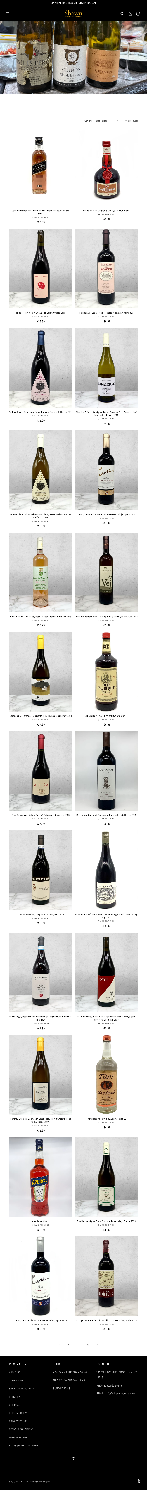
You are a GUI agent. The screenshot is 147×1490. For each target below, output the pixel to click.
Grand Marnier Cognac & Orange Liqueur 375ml (106, 210)
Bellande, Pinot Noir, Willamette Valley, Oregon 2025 (41, 312)
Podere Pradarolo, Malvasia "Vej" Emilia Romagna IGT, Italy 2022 (106, 616)
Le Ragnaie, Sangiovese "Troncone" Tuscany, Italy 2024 (106, 312)
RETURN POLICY (18, 1413)
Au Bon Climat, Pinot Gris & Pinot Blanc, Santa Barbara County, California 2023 (40, 516)
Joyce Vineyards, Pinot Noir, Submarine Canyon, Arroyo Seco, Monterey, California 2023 (106, 1018)
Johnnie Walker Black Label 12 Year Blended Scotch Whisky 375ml (40, 212)
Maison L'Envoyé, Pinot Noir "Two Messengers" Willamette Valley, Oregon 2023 (106, 916)
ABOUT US (14, 1372)
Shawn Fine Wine (24, 1481)
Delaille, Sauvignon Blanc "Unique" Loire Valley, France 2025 (106, 1221)
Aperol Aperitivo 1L (41, 1221)
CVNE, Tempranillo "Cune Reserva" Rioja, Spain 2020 (41, 1320)
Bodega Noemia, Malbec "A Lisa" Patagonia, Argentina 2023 (41, 815)
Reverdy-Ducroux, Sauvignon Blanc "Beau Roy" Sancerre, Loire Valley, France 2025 (40, 1120)
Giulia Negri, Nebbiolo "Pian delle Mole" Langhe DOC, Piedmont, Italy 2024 (40, 1018)
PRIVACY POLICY (18, 1421)
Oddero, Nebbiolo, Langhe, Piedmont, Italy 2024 (41, 914)
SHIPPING (14, 1405)
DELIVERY (14, 1396)
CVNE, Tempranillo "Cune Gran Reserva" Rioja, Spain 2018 (106, 514)
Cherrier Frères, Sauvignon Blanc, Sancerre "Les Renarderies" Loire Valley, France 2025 (106, 414)
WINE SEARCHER (18, 1437)
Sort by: (88, 120)
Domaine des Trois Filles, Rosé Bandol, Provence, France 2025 (40, 616)
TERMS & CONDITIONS (21, 1429)
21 (88, 1345)
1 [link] (49, 1345)
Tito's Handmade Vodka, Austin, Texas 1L (106, 1119)
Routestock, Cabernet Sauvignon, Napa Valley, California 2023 (106, 815)
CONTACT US (16, 1380)
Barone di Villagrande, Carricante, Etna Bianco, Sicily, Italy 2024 (41, 716)
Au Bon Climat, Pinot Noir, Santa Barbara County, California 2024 (40, 412)
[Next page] (98, 1345)
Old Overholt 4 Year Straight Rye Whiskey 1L (106, 716)
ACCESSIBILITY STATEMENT (24, 1445)
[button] (7, 14)
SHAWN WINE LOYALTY (21, 1388)
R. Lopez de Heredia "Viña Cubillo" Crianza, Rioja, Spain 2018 (106, 1320)
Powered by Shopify (41, 1481)
